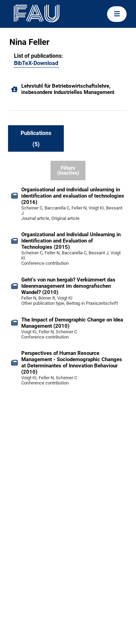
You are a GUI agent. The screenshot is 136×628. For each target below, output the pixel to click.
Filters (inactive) (68, 170)
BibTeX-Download (36, 63)
